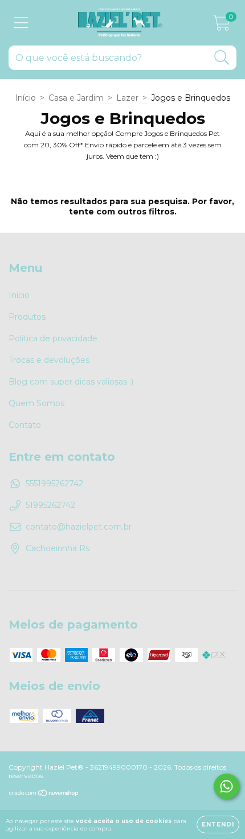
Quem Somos (36, 403)
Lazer (127, 98)
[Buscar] (222, 57)
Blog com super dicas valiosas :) (71, 382)
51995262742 (50, 505)
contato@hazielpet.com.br (79, 527)
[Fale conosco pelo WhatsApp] (226, 786)
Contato (25, 425)
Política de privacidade (53, 338)
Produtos (27, 317)
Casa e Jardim (76, 98)
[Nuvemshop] (44, 794)
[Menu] (21, 23)
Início (25, 98)
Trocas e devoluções (49, 360)
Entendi (218, 824)
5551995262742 (54, 483)
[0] (221, 25)
